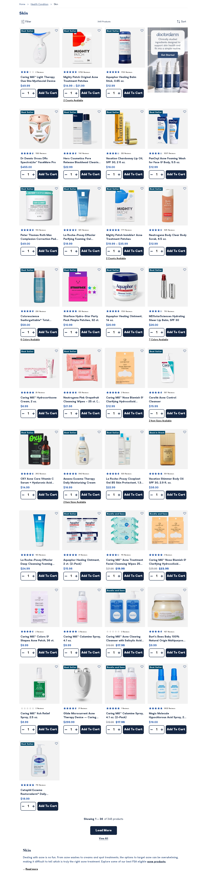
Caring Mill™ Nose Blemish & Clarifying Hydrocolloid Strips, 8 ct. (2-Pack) (167, 562)
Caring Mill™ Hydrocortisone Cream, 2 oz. (39, 399)
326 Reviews (83, 230)
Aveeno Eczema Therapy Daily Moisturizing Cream (79, 480)
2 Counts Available (73, 100)
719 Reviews (41, 785)
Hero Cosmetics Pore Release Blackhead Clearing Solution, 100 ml (81, 160)
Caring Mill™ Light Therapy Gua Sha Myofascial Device (38, 79)
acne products (156, 861)
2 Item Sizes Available (160, 420)
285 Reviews (41, 474)
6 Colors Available (30, 339)
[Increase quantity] (33, 93)
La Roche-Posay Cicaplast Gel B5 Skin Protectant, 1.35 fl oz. (124, 481)
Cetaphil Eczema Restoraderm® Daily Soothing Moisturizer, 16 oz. (38, 792)
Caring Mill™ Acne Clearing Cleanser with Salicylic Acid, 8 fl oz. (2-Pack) (124, 638)
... (30, 869)
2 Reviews (40, 72)
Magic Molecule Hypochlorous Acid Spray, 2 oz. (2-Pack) (166, 715)
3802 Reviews (169, 708)
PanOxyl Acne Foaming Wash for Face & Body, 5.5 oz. (167, 160)
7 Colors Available (158, 339)
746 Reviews (83, 153)
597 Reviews (169, 393)
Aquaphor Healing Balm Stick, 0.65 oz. (121, 79)
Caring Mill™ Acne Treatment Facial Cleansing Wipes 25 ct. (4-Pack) (124, 562)
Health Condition (39, 4)
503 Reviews (126, 474)
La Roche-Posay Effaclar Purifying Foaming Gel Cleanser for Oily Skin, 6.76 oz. (81, 237)
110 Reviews (126, 555)
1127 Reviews (169, 632)
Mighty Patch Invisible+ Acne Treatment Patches (124, 237)
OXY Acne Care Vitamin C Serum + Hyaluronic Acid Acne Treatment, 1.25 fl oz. (38, 481)
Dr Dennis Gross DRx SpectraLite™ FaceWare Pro (38, 160)
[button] (39, 47)
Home (22, 4)
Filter (28, 21)
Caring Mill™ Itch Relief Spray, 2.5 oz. (35, 715)
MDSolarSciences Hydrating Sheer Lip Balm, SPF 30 (167, 318)
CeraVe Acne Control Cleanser (162, 399)
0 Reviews (125, 632)
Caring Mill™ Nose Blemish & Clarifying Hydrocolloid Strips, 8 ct (124, 399)
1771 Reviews (126, 230)
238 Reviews (41, 311)
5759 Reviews (84, 72)
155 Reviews (41, 230)
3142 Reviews (83, 474)
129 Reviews (83, 311)
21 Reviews (82, 708)
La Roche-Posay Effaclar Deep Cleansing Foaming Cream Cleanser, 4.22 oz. (37, 562)
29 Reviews (40, 393)
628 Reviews (169, 230)
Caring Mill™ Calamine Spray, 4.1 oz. (82, 638)
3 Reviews (82, 632)
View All (103, 838)
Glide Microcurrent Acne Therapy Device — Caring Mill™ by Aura (79, 715)
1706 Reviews (126, 72)
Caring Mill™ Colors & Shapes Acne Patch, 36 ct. (37, 638)
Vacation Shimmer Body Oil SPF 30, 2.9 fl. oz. (166, 480)
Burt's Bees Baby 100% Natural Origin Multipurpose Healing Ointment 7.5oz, (167, 638)
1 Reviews (125, 708)
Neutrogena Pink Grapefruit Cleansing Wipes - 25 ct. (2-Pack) (82, 399)
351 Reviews (169, 474)
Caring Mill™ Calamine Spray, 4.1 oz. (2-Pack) (124, 715)
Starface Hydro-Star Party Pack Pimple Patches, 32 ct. (81, 318)
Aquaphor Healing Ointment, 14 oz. (124, 318)
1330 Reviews (41, 153)
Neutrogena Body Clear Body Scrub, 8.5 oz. (167, 237)
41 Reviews (82, 555)
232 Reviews (126, 153)
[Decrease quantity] (23, 93)
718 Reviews (169, 311)
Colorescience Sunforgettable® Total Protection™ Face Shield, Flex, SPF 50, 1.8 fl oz (36, 318)
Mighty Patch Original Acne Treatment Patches (80, 79)
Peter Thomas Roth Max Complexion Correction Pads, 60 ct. (39, 237)
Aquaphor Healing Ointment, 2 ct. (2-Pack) (81, 562)
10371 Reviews (169, 153)
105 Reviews (83, 393)
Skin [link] (56, 4)
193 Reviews (41, 555)
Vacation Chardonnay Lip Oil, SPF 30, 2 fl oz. (124, 160)
